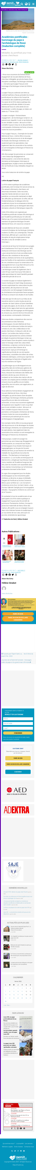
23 (14, 998)
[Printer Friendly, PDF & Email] (29, 72)
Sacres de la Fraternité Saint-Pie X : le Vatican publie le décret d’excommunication (21, 928)
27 (30, 998)
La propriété (20, 1143)
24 (18, 998)
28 (5, 1001)
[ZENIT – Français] (10, 3)
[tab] (11, 1105)
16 (14, 994)
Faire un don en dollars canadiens (18, 619)
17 (18, 994)
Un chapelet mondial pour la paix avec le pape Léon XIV (22, 937)
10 (18, 991)
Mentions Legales (7, 1147)
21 (5, 998)
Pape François (22, 10)
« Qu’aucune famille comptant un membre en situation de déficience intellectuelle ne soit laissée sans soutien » (16, 902)
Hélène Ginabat (23, 60)
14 (5, 994)
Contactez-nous (29, 1147)
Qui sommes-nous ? (9, 1143)
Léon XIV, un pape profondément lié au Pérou (9, 1019)
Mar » (8, 1005)
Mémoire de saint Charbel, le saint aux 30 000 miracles (21, 945)
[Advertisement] (18, 639)
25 (22, 998)
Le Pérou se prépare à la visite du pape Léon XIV (16, 907)
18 (22, 994)
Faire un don (18, 614)
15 (9, 994)
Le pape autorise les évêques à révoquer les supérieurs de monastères (21, 963)
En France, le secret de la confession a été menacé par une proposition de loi (21, 954)
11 (22, 991)
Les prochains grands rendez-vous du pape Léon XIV (10, 1032)
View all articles (7, 593)
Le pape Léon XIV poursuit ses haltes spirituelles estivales (10, 1045)
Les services (29, 1143)
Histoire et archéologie (9, 10)
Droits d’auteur (18, 1147)
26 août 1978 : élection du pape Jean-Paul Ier (15, 892)
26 (26, 998)
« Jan (4, 1005)
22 (9, 998)
